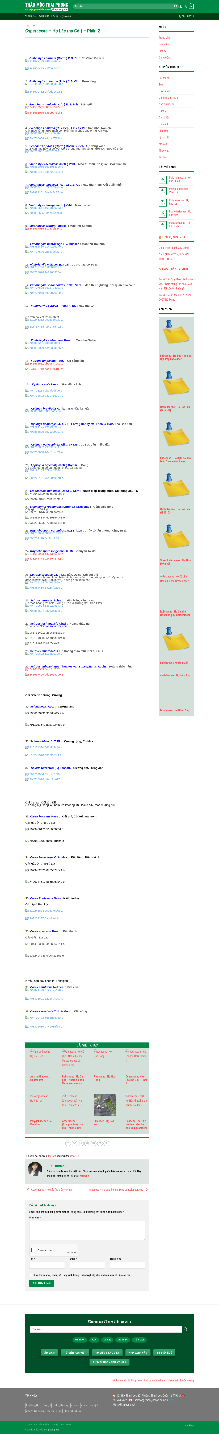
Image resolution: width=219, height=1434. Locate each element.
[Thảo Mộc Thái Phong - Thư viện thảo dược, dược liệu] (46, 6)
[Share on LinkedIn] (100, 1143)
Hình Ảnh (163, 124)
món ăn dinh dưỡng (35, 1411)
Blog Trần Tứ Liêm (175, 268)
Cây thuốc (164, 91)
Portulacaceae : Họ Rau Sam (179, 224)
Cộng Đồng (66, 16)
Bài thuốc (164, 78)
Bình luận (35, 1217)
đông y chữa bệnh (73, 1411)
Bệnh (161, 84)
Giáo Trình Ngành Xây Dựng (174, 247)
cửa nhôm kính (149, 1380)
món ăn (74, 1405)
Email (73, 1258)
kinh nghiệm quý (61, 1405)
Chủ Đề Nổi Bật (167, 104)
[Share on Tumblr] (106, 1143)
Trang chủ (31, 16)
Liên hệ (54, 16)
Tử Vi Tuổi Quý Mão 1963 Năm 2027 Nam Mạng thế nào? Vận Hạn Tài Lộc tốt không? (176, 284)
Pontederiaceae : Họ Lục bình (180, 213)
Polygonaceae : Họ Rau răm (179, 202)
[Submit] (176, 6)
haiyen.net (164, 1380)
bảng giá (47, 1405)
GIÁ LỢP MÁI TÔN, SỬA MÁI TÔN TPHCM (174, 257)
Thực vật (30, 26)
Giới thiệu (164, 117)
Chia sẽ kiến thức (168, 97)
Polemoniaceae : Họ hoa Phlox (180, 179)
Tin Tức (163, 157)
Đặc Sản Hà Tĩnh (54, 1411)
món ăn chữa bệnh (89, 1405)
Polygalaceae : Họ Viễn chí (178, 190)
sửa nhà (134, 1380)
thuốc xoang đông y (183, 1380)
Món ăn (163, 144)
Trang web (115, 1258)
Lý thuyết (164, 137)
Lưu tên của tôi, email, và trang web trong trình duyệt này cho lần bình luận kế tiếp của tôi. (82, 1275)
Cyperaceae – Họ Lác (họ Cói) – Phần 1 (52, 1189)
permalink (74, 1156)
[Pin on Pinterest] (87, 1143)
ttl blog (124, 1380)
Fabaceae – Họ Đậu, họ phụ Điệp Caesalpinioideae (116, 1189)
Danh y (162, 111)
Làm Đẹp (163, 130)
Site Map (189, 1425)
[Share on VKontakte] (94, 1143)
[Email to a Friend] (81, 1143)
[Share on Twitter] (74, 1143)
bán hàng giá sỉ (33, 1405)
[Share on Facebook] (68, 1143)
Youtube (84, 1175)
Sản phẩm (44, 16)
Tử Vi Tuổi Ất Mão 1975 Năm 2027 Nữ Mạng (175, 297)
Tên (32, 1258)
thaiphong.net (110, 1380)
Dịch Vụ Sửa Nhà (173, 237)
